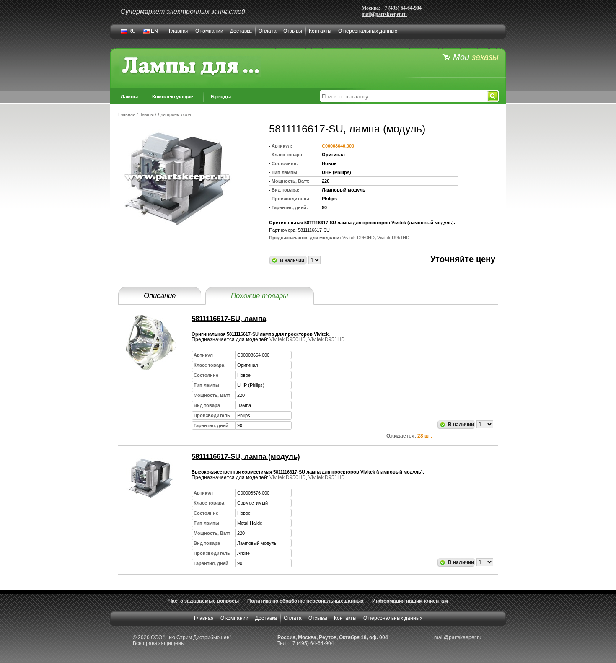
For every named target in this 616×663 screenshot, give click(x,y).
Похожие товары (259, 296)
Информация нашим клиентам (410, 601)
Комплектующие (172, 97)
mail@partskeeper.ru (384, 14)
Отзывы (292, 31)
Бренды (221, 97)
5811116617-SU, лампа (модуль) (246, 457)
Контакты (320, 31)
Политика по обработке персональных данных (305, 601)
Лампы (129, 97)
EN (154, 31)
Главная (179, 31)
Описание (160, 296)
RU (132, 31)
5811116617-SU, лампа (229, 319)
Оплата (268, 31)
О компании (209, 31)
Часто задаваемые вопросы (203, 601)
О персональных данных (367, 31)
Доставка (241, 31)
